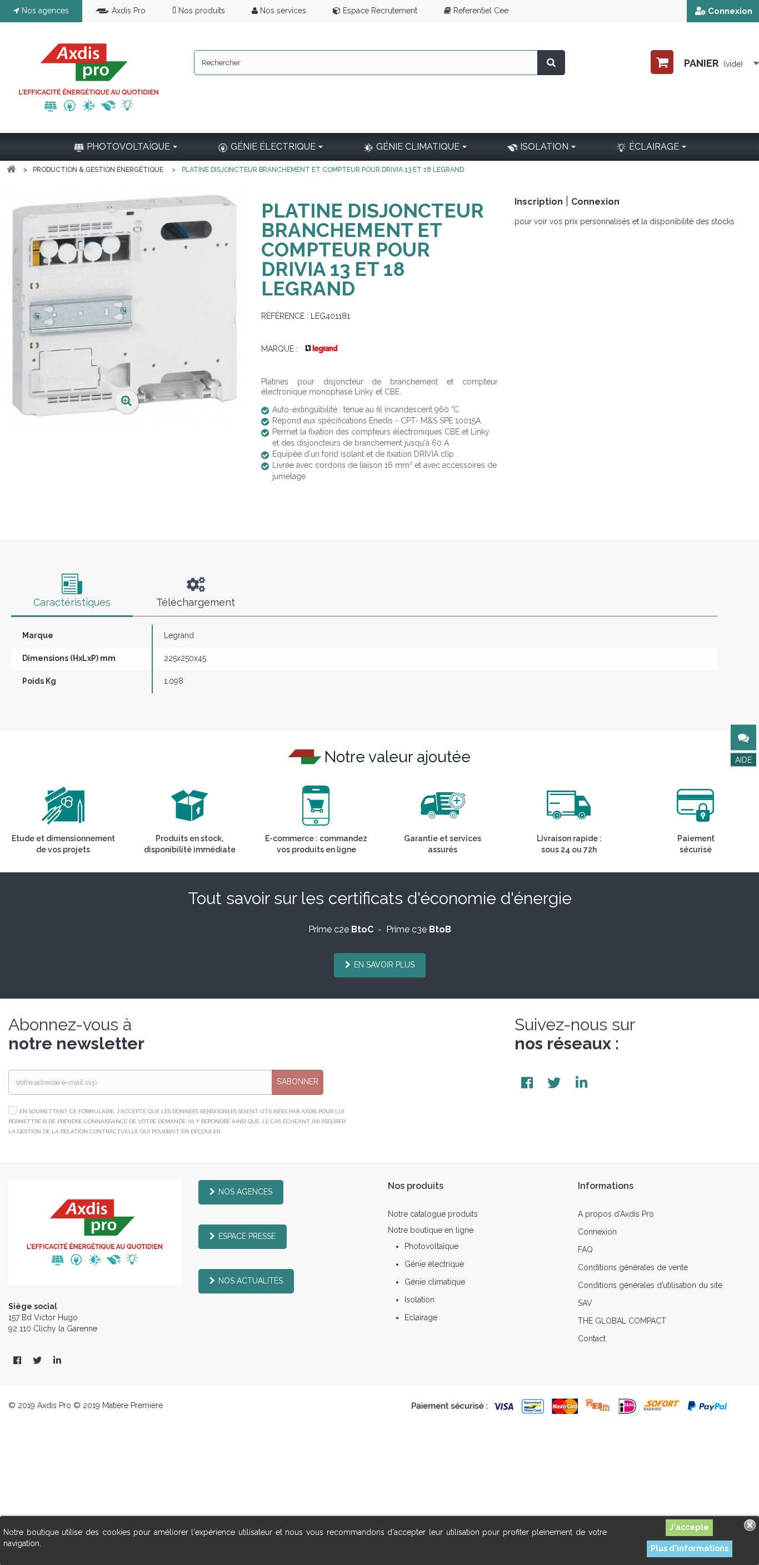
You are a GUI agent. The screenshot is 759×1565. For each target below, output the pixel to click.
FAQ (585, 1249)
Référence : (284, 316)
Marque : (279, 348)
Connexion (730, 11)
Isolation (420, 1299)
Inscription (539, 201)
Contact (592, 1338)
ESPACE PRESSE (247, 1236)
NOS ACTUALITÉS (250, 1280)
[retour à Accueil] (11, 169)
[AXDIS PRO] (88, 77)
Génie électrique (434, 1264)
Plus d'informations (689, 1548)
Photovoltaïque (431, 1246)
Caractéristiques (72, 602)
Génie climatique (435, 1281)
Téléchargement (195, 602)
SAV (585, 1303)
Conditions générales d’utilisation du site (650, 1285)
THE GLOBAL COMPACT (622, 1320)
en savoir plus (384, 964)
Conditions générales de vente (633, 1267)
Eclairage (421, 1317)
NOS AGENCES (245, 1191)
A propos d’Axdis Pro (616, 1213)
